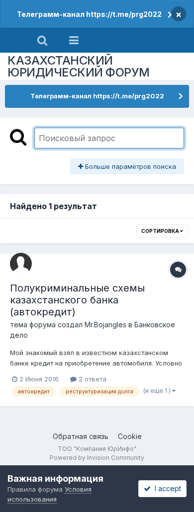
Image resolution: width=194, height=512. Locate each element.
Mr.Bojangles (105, 324)
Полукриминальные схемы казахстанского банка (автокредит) (77, 300)
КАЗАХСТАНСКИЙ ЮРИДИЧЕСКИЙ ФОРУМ (78, 66)
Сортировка (160, 231)
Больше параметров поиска (129, 166)
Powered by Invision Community (97, 457)
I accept (166, 488)
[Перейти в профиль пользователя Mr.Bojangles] (21, 264)
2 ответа (91, 379)
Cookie (130, 436)
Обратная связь (80, 436)
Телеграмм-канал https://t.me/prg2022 (89, 14)
